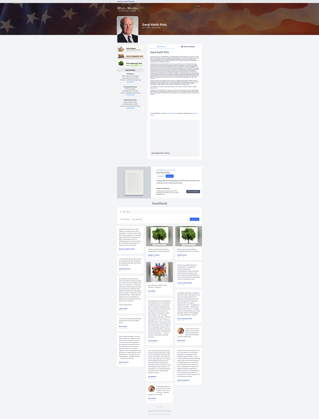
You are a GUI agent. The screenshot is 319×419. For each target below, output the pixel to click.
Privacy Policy (155, 411)
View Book (160, 176)
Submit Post (194, 219)
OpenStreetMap (161, 414)
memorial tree (171, 113)
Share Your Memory (193, 191)
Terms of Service (164, 411)
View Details (130, 82)
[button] (159, 236)
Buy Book (169, 176)
